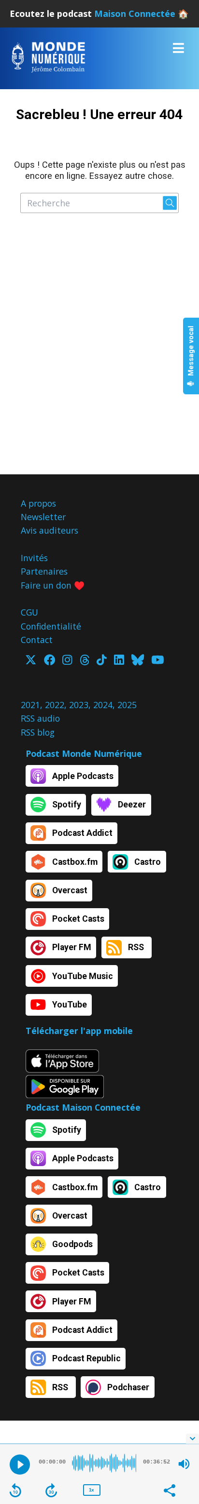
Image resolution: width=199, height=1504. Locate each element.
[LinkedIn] (119, 661)
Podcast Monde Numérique (84, 753)
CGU (29, 612)
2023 (78, 705)
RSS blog (38, 732)
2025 (127, 705)
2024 (103, 705)
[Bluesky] (137, 661)
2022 (54, 705)
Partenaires (44, 571)
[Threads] (84, 661)
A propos (38, 503)
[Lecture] (20, 1464)
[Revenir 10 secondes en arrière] (15, 1490)
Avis (29, 530)
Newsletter (43, 517)
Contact (37, 639)
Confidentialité (51, 626)
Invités (34, 558)
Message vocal (191, 351)
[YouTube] (157, 661)
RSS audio (40, 718)
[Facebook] (49, 661)
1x (91, 1489)
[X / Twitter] (30, 661)
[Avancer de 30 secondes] (51, 1490)
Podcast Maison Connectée (83, 1107)
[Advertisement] (99, 350)
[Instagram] (67, 661)
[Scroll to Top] (180, 1416)
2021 (30, 705)
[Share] (169, 1489)
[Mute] (184, 1464)
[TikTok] (101, 661)
